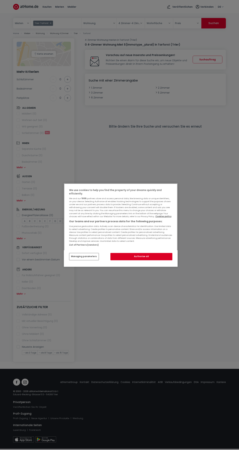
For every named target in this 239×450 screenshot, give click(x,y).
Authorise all (141, 256)
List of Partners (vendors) (84, 245)
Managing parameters (84, 256)
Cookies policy (163, 216)
